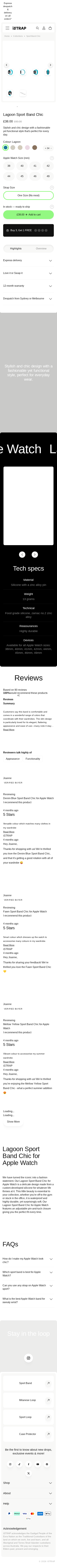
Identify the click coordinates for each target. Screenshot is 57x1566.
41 (35, 166)
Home (7, 36)
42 (48, 166)
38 (8, 166)
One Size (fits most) (28, 195)
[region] (28, 741)
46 (35, 176)
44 (8, 176)
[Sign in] (43, 28)
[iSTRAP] (19, 28)
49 (48, 176)
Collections (18, 36)
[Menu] (7, 28)
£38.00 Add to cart (29, 214)
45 (22, 176)
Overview (41, 248)
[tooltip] (35, 701)
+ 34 (47, 148)
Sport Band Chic (33, 36)
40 (22, 166)
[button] (8, 729)
